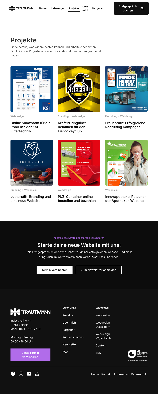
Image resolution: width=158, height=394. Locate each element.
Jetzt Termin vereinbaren (30, 355)
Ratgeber (98, 8)
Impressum (121, 374)
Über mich (85, 8)
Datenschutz (139, 374)
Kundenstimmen (73, 337)
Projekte (74, 8)
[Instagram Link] (21, 374)
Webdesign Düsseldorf (103, 324)
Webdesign (103, 315)
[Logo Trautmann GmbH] (30, 312)
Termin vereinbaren (55, 270)
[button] (58, 8)
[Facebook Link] (12, 374)
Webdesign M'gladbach (103, 336)
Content (101, 345)
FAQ (65, 351)
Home (42, 8)
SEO (98, 352)
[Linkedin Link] (29, 374)
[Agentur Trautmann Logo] (21, 8)
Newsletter (69, 344)
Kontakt (106, 374)
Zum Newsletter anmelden (98, 270)
